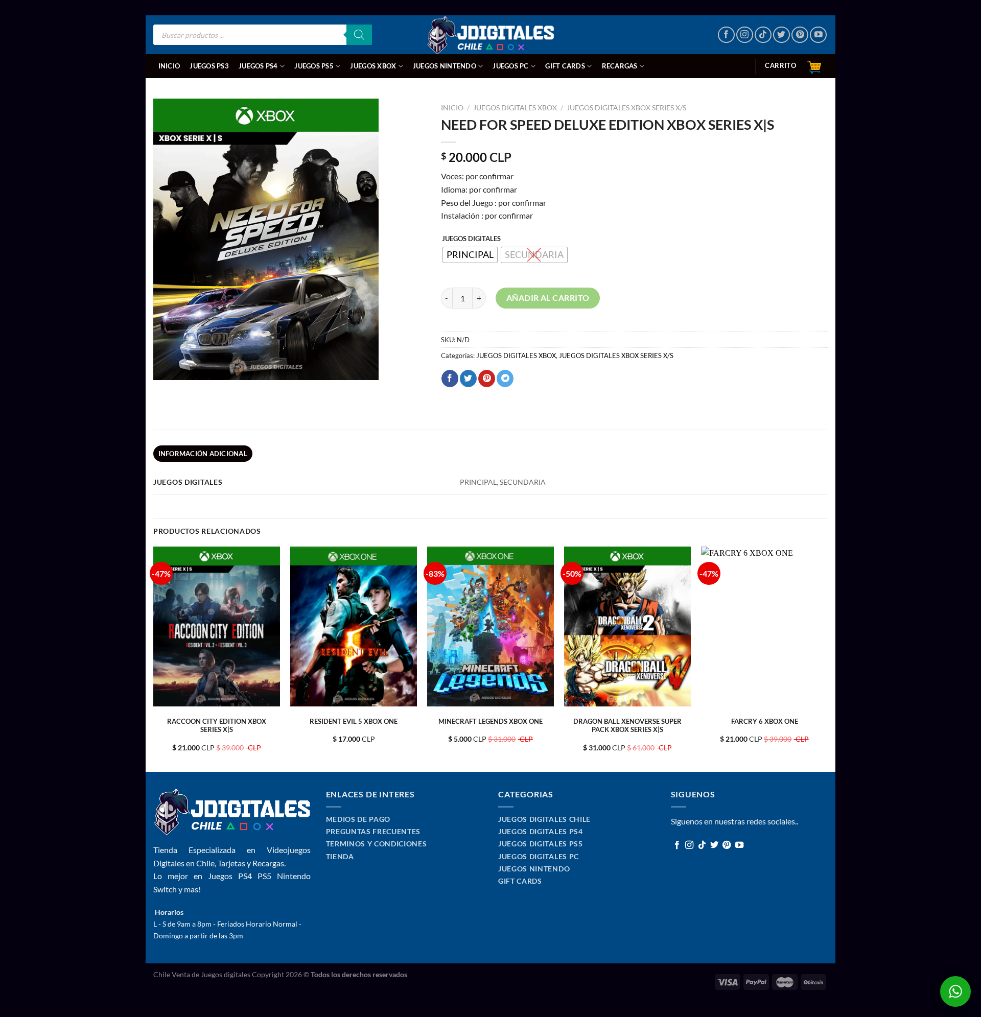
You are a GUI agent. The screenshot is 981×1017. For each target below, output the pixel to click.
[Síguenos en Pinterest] (799, 35)
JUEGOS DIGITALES (471, 239)
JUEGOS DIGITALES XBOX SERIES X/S (626, 108)
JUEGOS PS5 (314, 66)
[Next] (827, 658)
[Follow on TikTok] (763, 35)
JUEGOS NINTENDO (444, 66)
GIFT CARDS (565, 66)
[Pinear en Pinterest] (486, 378)
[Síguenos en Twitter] (781, 35)
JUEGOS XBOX (373, 66)
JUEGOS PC (510, 66)
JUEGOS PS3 (209, 66)
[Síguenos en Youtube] (818, 35)
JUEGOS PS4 (258, 66)
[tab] (202, 453)
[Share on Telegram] (505, 378)
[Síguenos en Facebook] (726, 35)
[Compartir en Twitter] (468, 378)
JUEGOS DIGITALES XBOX (515, 108)
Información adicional (202, 454)
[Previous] (153, 658)
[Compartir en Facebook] (449, 378)
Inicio (169, 66)
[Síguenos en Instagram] (744, 35)
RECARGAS (620, 66)
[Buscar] (359, 35)
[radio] (470, 255)
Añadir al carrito (548, 297)
